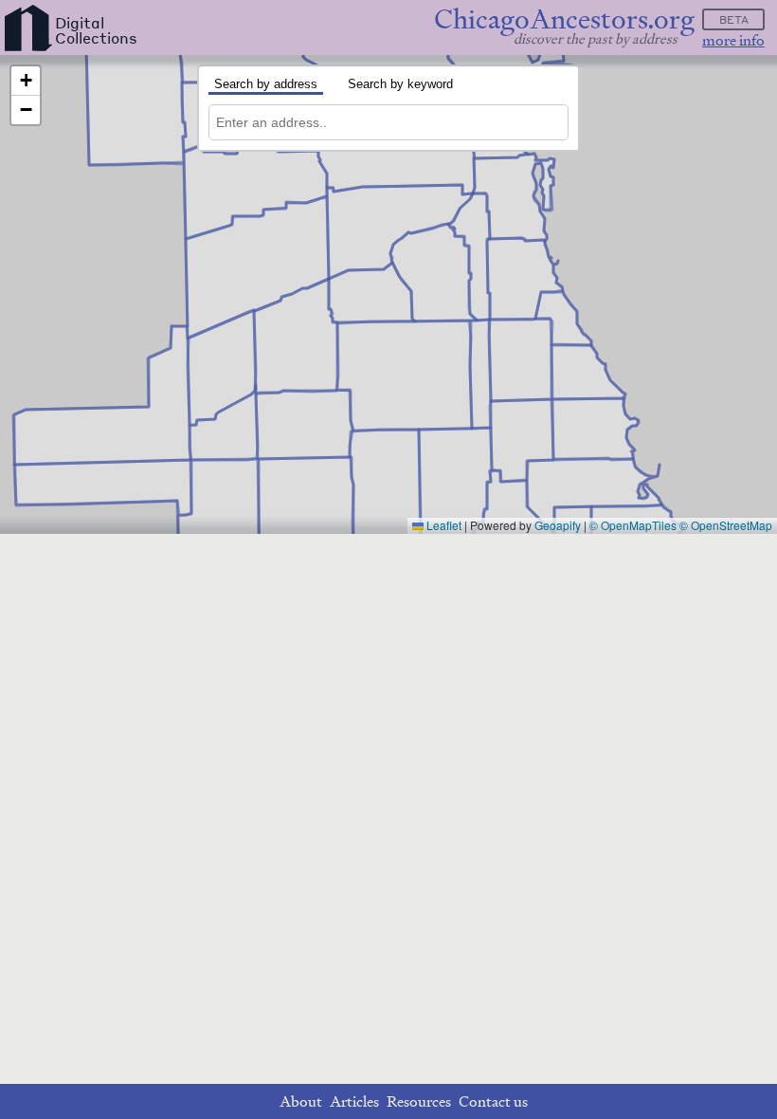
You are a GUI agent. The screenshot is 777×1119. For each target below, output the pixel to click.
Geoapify (557, 525)
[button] (25, 81)
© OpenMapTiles (633, 525)
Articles (354, 1101)
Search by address (265, 84)
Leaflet (442, 525)
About (301, 1101)
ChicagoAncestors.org (564, 19)
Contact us (493, 1101)
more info (733, 40)
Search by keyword (400, 84)
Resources (419, 1101)
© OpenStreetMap (725, 525)
